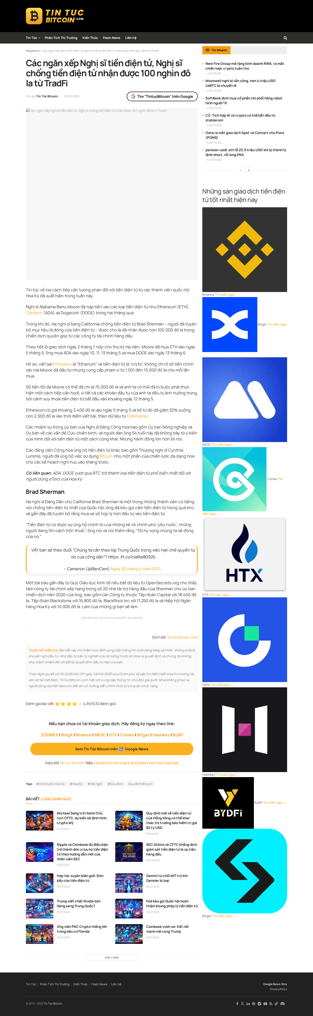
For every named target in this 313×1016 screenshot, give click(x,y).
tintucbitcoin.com (182, 637)
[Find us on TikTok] (276, 1003)
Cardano (34, 312)
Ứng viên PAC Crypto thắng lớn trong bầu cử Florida (82, 929)
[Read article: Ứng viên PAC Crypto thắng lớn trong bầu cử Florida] (39, 934)
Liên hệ (130, 38)
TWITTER (155, 763)
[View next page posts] (248, 170)
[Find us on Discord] (282, 1003)
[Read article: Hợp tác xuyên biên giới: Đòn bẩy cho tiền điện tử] (39, 883)
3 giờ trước (214, 108)
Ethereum (62, 364)
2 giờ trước (214, 90)
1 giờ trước (214, 73)
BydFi (178, 734)
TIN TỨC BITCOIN (72, 763)
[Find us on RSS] (270, 1003)
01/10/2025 (63, 865)
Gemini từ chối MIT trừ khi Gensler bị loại (167, 878)
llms (284, 984)
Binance (83, 734)
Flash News (111, 38)
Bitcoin (106, 456)
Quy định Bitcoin (141, 784)
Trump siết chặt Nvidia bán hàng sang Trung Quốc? (79, 903)
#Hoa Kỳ (76, 784)
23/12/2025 (63, 828)
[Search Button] (285, 38)
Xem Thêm (112, 957)
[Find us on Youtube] (265, 1003)
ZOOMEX (49, 734)
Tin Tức (31, 38)
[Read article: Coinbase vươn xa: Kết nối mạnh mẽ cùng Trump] (129, 934)
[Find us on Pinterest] (253, 1003)
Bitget (143, 734)
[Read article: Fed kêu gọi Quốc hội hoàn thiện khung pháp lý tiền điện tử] (129, 908)
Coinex (127, 734)
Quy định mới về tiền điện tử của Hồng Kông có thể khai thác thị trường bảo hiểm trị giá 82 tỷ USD (171, 820)
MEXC (100, 734)
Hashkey (161, 734)
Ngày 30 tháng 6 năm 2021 (136, 568)
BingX (67, 734)
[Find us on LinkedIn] (248, 1003)
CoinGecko (137, 416)
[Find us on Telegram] (259, 1003)
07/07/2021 (72, 96)
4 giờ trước (214, 125)
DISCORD (172, 763)
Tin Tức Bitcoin (47, 96)
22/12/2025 (152, 833)
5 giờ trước (214, 142)
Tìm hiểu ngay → (227, 294)
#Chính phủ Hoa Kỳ (50, 784)
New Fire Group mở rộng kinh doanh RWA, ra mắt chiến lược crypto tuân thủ (245, 66)
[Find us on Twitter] (242, 1003)
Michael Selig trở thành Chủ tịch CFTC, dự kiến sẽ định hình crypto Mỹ (82, 818)
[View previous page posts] (240, 170)
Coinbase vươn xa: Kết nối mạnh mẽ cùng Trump (167, 929)
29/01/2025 (152, 937)
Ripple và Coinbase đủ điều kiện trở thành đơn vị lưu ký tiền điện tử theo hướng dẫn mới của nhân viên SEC (82, 851)
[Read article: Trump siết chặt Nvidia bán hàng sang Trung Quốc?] (39, 908)
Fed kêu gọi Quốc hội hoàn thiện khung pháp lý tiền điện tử (172, 903)
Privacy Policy (278, 989)
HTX (113, 734)
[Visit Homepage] (55, 16)
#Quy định (115, 784)
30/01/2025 (63, 886)
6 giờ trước (214, 159)
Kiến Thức (90, 38)
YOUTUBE (120, 763)
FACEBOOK (102, 763)
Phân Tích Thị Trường (61, 38)
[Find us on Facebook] (237, 1003)
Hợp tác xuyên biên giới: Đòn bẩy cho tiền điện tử (80, 878)
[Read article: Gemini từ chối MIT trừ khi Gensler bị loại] (129, 883)
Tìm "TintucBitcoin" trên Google (165, 96)
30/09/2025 (153, 860)
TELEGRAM (138, 763)
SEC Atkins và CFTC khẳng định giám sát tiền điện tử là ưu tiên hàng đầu (171, 849)
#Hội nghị (95, 784)
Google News (271, 984)
